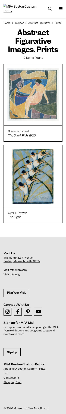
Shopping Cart (12, 382)
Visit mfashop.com (15, 270)
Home (7, 23)
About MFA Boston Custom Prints (24, 369)
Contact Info (11, 378)
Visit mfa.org (12, 274)
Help (6, 373)
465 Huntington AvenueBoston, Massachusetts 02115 (22, 259)
